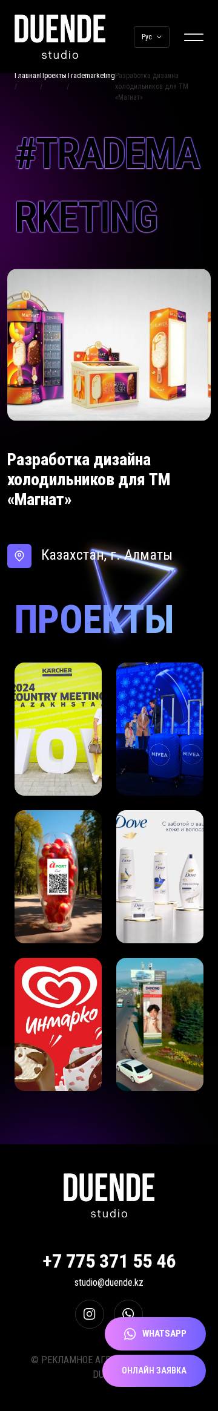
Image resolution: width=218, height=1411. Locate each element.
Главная (27, 75)
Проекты (53, 75)
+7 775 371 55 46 (109, 1260)
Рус (147, 37)
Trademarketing (91, 75)
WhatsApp (164, 1333)
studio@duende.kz (109, 1282)
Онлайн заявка (154, 1370)
